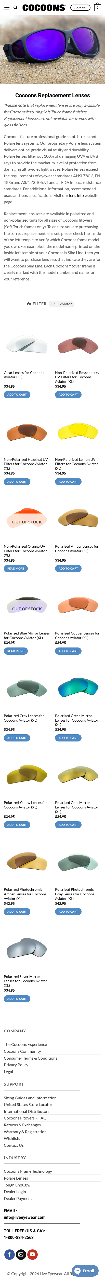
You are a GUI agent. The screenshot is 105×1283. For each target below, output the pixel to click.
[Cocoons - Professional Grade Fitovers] (44, 7)
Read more (15, 568)
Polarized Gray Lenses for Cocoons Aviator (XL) (24, 718)
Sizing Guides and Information (30, 1097)
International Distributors (26, 1111)
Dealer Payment (18, 1198)
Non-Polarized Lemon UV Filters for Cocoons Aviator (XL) (76, 463)
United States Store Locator (28, 1104)
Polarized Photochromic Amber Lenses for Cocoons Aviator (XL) (25, 893)
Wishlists (12, 1138)
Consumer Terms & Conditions (30, 1058)
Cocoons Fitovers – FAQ (25, 1117)
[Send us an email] (21, 1254)
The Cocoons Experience (25, 1044)
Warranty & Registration (25, 1131)
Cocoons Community (22, 1051)
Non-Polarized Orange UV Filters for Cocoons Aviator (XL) (25, 550)
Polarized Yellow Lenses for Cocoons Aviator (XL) (25, 805)
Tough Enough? (17, 1184)
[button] (7, 7)
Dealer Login (15, 1191)
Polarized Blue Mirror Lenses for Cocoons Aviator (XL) (27, 635)
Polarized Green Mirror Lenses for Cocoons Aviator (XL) (76, 720)
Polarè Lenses (16, 1178)
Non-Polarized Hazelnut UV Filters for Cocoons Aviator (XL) (26, 463)
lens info (76, 195)
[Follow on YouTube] (32, 1254)
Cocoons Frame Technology (28, 1171)
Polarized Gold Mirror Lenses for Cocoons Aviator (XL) (76, 807)
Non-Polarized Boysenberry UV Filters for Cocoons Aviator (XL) (77, 377)
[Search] (15, 7)
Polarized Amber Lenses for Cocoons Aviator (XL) (77, 548)
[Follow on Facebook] (9, 1254)
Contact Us (14, 1145)
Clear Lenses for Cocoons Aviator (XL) (24, 375)
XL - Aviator (62, 304)
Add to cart (17, 394)
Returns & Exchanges (22, 1124)
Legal (8, 1071)
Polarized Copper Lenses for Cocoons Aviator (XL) (77, 635)
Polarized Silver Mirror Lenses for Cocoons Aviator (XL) (25, 981)
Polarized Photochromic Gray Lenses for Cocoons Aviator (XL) (74, 893)
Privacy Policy (16, 1064)
